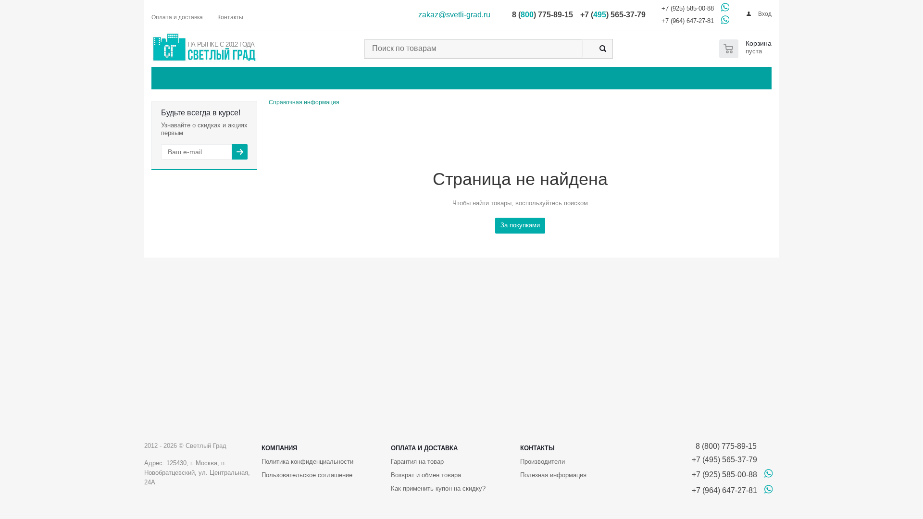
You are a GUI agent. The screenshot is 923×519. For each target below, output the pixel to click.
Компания (279, 448)
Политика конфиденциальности (307, 461)
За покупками (520, 225)
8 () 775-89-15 (542, 15)
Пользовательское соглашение (307, 475)
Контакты (537, 448)
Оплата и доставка (424, 448)
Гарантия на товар (417, 461)
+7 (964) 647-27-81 (687, 21)
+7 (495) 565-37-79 (724, 460)
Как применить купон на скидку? (438, 488)
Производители (542, 461)
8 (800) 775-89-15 (724, 446)
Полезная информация (553, 475)
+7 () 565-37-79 (613, 15)
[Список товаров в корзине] (747, 48)
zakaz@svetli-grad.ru (454, 15)
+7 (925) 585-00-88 (687, 8)
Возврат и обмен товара (426, 475)
